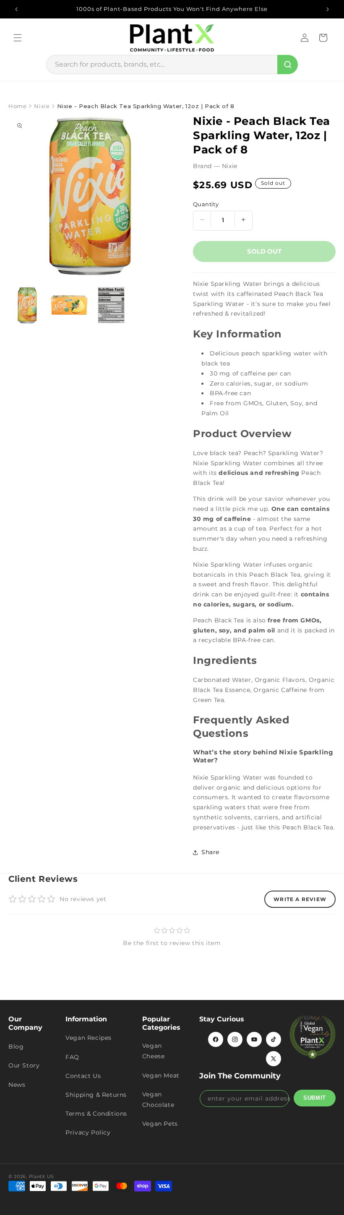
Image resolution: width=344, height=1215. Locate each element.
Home (17, 106)
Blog (15, 1046)
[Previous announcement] (16, 9)
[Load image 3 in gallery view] (111, 305)
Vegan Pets (160, 1123)
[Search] (287, 64)
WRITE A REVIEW (300, 899)
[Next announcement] (327, 9)
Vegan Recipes (88, 1037)
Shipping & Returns (96, 1094)
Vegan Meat (161, 1075)
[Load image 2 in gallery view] (69, 305)
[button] (17, 37)
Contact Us (83, 1076)
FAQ (72, 1057)
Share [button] (210, 852)
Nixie (42, 106)
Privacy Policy (87, 1132)
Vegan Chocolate (158, 1100)
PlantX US (41, 1176)
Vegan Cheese (153, 1051)
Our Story (23, 1065)
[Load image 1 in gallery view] (27, 305)
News (16, 1084)
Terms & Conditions (96, 1113)
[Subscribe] (315, 1098)
